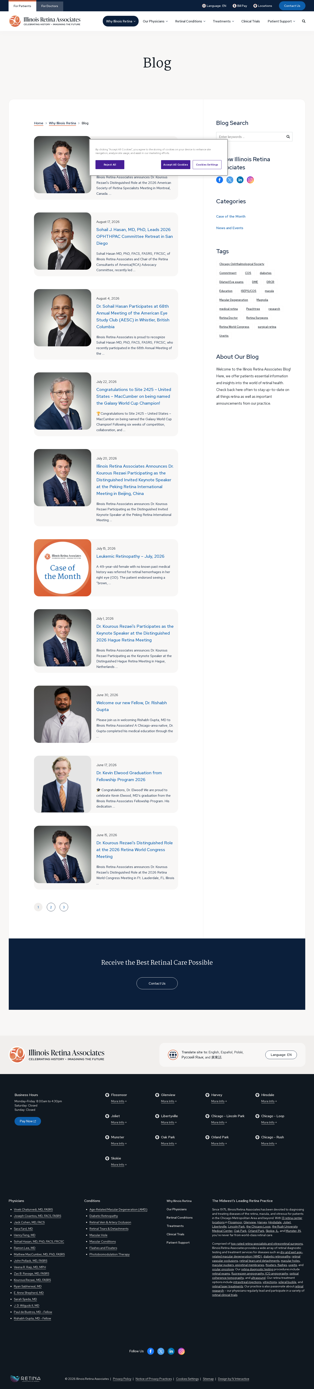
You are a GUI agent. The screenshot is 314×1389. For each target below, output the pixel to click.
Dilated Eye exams (231, 282)
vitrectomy (270, 1282)
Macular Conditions (103, 1241)
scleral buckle (287, 1282)
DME (255, 282)
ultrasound (258, 1278)
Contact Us (292, 6)
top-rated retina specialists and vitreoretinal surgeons (267, 1244)
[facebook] (219, 179)
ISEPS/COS (248, 291)
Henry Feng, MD (24, 1235)
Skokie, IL (272, 1231)
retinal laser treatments (227, 1286)
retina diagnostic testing (257, 1269)
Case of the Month (230, 216)
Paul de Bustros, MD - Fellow (33, 1312)
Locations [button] (265, 6)
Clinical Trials (250, 21)
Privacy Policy (122, 1379)
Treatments (175, 1226)
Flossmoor (235, 1222)
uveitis (292, 1265)
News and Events (229, 228)
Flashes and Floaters (103, 1248)
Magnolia (262, 300)
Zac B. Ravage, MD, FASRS (31, 1273)
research (274, 309)
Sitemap (208, 1379)
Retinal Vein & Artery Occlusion (110, 1222)
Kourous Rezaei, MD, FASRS (32, 1280)
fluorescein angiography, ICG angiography (259, 1273)
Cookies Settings (207, 164)
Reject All (110, 164)
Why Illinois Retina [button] (119, 21)
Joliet (287, 1222)
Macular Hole (98, 1235)
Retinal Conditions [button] (188, 21)
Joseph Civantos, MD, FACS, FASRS (37, 1216)
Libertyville (219, 1226)
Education (225, 291)
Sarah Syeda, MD (25, 1299)
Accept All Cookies (175, 164)
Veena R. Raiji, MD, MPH (30, 1267)
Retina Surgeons (257, 318)
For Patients (22, 6)
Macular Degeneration (233, 300)
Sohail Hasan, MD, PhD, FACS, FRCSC (39, 1241)
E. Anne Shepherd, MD (29, 1293)
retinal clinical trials (224, 1295)
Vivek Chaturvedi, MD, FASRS (33, 1209)
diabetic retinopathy (276, 1256)
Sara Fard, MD (23, 1229)
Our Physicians (177, 1209)
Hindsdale (275, 1222)
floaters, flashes (276, 1265)
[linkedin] (240, 179)
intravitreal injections (247, 1282)
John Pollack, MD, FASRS (30, 1261)
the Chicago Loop (258, 1226)
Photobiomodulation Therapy (110, 1254)
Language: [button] (216, 6)
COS (248, 273)
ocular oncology (223, 1269)
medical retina (228, 309)
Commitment (227, 273)
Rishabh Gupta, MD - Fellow (32, 1318)
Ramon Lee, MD (24, 1248)
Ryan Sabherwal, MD (28, 1286)
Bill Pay (242, 6)
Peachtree (253, 309)
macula (269, 291)
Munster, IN (293, 1231)
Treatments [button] (222, 21)
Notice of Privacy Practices (154, 1379)
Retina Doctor (228, 318)
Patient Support (178, 1242)
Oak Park (240, 1231)
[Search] (303, 21)
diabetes (265, 273)
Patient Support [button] (280, 21)
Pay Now (26, 1121)
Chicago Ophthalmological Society (241, 264)
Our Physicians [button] (153, 21)
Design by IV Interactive (233, 1379)
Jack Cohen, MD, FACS (29, 1222)
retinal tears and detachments (259, 1261)
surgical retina (267, 327)
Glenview (250, 1222)
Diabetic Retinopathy (104, 1216)
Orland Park (256, 1231)
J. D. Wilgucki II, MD (26, 1305)
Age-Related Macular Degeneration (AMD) (118, 1209)
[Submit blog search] (288, 136)
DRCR (270, 282)
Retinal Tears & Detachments (109, 1229)
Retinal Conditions (180, 1217)
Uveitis (224, 336)
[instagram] (250, 179)
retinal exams (221, 1273)
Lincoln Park (236, 1226)
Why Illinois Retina (179, 1201)
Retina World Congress (234, 327)
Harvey (262, 1222)
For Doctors (49, 6)
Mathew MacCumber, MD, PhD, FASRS (39, 1254)
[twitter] (229, 179)
